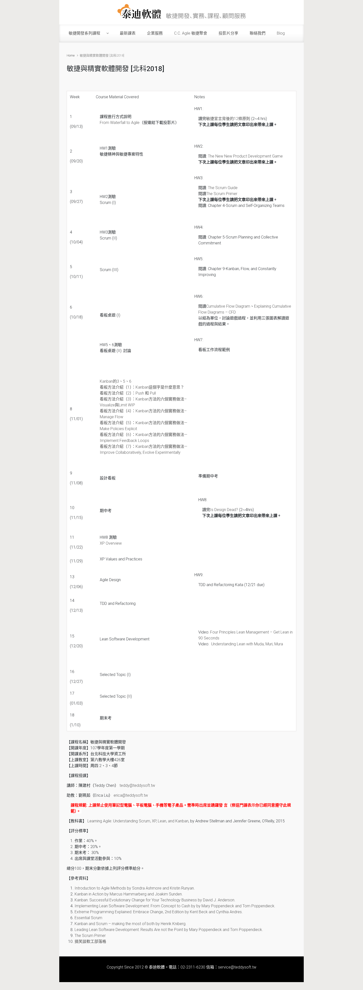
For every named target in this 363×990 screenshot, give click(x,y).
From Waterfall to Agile (120, 122)
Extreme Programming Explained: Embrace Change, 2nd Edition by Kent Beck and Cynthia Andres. (159, 912)
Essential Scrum (88, 917)
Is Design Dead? (224, 509)
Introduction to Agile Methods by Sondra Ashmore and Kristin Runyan (134, 888)
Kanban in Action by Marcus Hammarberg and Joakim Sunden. (129, 894)
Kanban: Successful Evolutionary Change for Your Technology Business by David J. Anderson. (155, 900)
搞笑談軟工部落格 (90, 941)
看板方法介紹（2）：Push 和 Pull (128, 393)
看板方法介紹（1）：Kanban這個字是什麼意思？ (142, 387)
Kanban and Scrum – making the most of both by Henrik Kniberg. (130, 923)
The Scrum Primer (221, 193)
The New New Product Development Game (245, 156)
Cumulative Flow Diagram (228, 306)
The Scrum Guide (223, 187)
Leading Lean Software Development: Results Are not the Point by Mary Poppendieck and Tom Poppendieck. (169, 929)
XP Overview (111, 543)
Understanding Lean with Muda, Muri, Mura (247, 644)
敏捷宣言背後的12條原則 (228, 118)
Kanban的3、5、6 (115, 381)
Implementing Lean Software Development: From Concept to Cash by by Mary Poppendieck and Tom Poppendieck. (175, 906)
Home (71, 55)
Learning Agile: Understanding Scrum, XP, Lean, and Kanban (137, 821)
